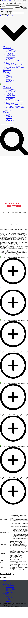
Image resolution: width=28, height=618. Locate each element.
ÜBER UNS (6, 72)
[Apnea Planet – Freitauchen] (7, 84)
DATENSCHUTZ (10, 80)
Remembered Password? (6, 16)
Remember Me (19, 7)
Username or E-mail (5, 13)
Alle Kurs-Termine (10, 49)
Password (21, 6)
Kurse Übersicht (10, 587)
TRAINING (5, 62)
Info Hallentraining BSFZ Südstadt (14, 64)
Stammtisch (9, 76)
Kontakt (8, 73)
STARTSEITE (6, 580)
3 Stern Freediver (10, 57)
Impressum (8, 81)
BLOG (4, 71)
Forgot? (2, 9)
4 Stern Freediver (10, 58)
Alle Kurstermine (10, 585)
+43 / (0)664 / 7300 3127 (7, 0)
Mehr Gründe (9, 77)
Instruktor (8, 59)
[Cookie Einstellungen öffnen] (11, 617)
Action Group (9, 598)
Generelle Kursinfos (11, 51)
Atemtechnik (6, 68)
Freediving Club (7, 70)
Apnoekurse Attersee (11, 50)
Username (2, 6)
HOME (4, 46)
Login (2, 4)
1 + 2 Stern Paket (10, 54)
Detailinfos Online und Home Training (15, 67)
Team (7, 75)
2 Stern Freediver (10, 55)
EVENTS (8, 79)
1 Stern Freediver (10, 53)
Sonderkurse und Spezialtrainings (14, 61)
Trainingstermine (10, 63)
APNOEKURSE (7, 48)
